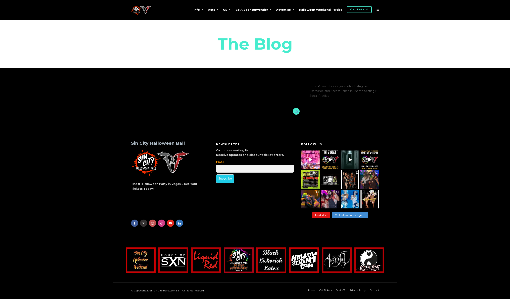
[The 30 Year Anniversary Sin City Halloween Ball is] (330, 159)
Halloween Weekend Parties (320, 10)
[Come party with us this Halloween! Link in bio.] (369, 159)
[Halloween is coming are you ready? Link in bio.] (310, 159)
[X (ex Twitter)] (143, 223)
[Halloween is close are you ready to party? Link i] (350, 199)
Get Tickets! (359, 9)
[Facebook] (134, 223)
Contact (374, 290)
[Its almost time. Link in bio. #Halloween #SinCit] (369, 179)
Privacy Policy (357, 290)
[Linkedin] (179, 223)
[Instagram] (152, 223)
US (225, 10)
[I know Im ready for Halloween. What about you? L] (350, 159)
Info (197, 10)
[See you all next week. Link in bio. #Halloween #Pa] (310, 199)
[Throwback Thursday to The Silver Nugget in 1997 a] (369, 199)
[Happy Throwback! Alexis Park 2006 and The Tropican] (350, 179)
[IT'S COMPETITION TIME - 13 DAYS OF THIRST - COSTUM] (310, 179)
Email (220, 162)
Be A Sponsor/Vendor (251, 10)
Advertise (283, 10)
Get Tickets (325, 290)
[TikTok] (161, 223)
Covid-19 (340, 290)
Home (311, 290)
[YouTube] (170, 223)
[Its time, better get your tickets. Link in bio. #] (330, 199)
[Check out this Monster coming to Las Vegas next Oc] (330, 179)
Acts (211, 10)
